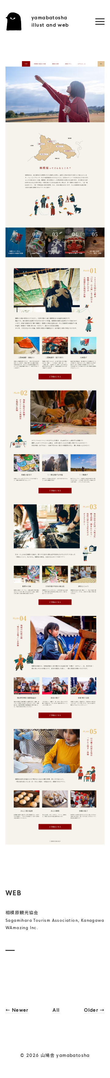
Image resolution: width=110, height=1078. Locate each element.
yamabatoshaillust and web (50, 21)
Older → (94, 1010)
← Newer (17, 1010)
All (56, 1010)
